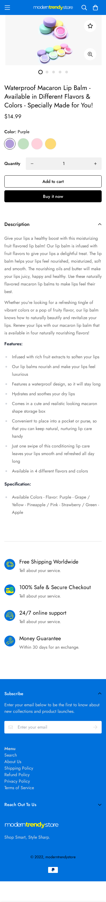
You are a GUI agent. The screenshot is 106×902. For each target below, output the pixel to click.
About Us (12, 761)
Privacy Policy (17, 781)
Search (10, 755)
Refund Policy (17, 775)
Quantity (12, 163)
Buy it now (53, 196)
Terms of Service (19, 788)
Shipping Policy (18, 768)
